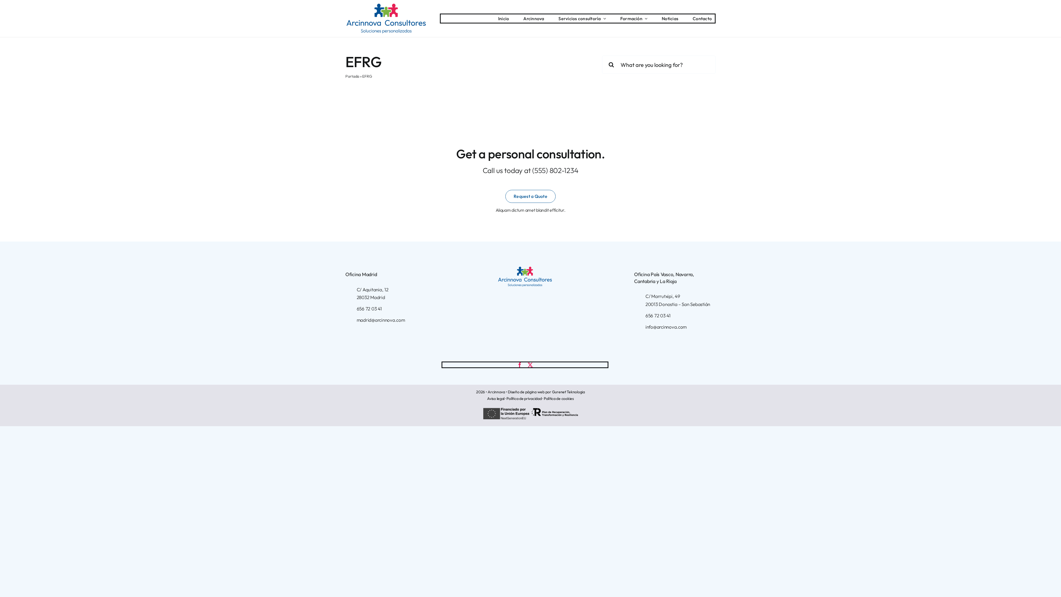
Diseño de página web (526, 391)
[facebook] (519, 364)
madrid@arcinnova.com (381, 320)
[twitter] (530, 364)
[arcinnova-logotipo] (386, 5)
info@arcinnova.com (666, 327)
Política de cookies (559, 398)
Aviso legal (496, 398)
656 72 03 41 (369, 308)
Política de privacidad (524, 398)
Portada (352, 76)
